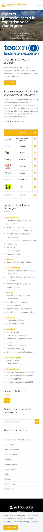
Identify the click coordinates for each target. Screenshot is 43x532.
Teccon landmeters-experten (17, 61)
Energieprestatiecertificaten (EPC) (20, 382)
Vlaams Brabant (11, 464)
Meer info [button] (34, 522)
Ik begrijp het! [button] (10, 528)
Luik (7, 474)
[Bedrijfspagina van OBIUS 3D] (8, 195)
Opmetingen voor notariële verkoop (21, 230)
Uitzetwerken (12, 247)
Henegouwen (10, 484)
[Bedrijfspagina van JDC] (35, 187)
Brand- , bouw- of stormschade (19, 262)
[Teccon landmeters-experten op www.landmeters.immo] (21, 50)
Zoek (7, 400)
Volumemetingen (13, 250)
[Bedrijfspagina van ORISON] (35, 173)
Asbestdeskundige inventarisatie (20, 375)
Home (11, 33)
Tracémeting (12, 244)
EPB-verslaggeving (14, 378)
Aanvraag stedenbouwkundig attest (21, 372)
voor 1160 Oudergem (20, 35)
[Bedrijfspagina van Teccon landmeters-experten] (8, 139)
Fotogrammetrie (13, 360)
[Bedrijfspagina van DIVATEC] (35, 153)
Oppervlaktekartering (15, 349)
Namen (8, 479)
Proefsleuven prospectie (16, 335)
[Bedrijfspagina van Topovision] (35, 146)
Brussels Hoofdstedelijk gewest (17, 440)
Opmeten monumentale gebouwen (21, 352)
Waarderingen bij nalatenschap (19, 309)
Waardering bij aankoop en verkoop (21, 312)
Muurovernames (13, 254)
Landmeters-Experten (23, 33)
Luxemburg (9, 489)
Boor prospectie (13, 332)
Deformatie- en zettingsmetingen (20, 227)
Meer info (10, 83)
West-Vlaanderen (12, 454)
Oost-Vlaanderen (12, 449)
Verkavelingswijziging (15, 320)
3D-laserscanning (14, 363)
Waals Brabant (11, 469)
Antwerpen (9, 445)
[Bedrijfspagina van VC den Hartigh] (35, 179)
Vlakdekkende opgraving (16, 345)
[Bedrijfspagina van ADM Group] (35, 166)
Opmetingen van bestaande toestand (21, 240)
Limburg (8, 459)
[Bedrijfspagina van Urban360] (35, 159)
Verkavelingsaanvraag (15, 324)
